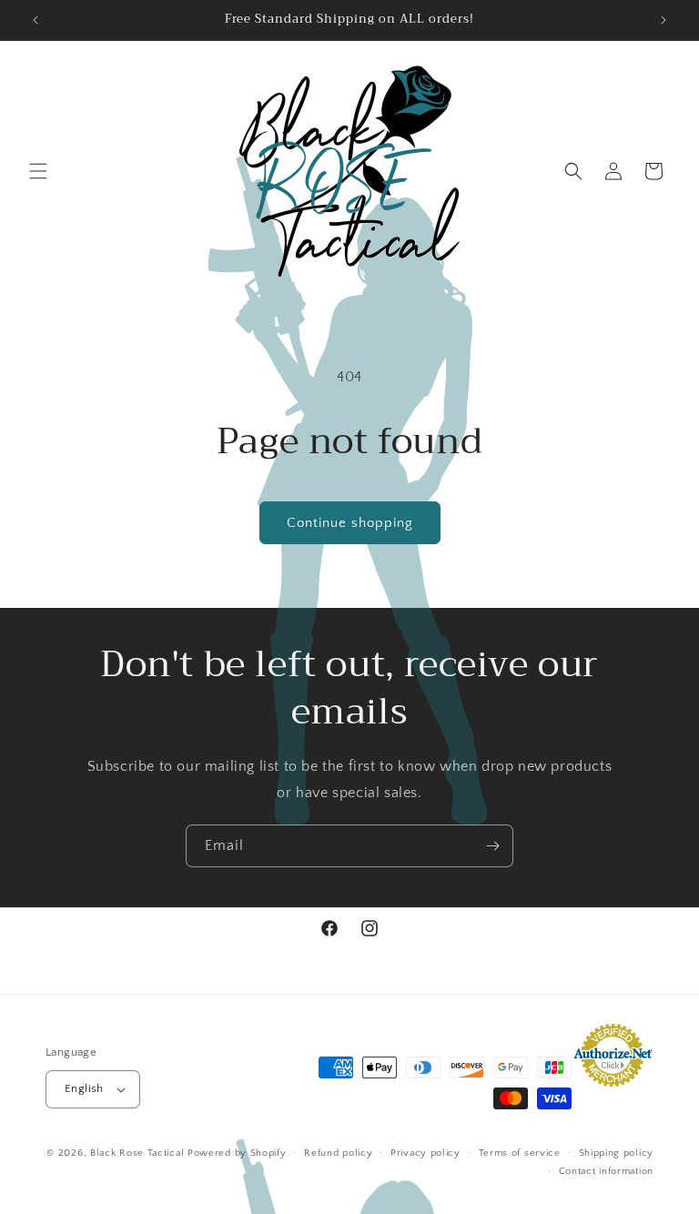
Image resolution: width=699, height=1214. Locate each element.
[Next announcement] (663, 20)
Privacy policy (425, 1153)
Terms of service (520, 1153)
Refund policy (338, 1153)
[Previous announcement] (35, 20)
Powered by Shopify (237, 1153)
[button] (38, 171)
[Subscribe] (492, 846)
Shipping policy (616, 1153)
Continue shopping (350, 523)
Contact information (606, 1171)
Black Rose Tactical (137, 1153)
